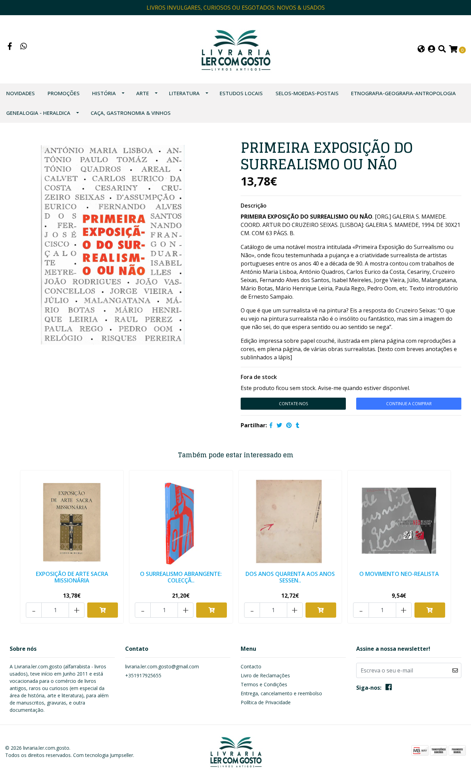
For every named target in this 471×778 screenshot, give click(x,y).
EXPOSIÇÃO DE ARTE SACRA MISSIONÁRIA (72, 577)
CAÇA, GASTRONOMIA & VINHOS (131, 112)
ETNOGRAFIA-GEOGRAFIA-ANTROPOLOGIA (403, 93)
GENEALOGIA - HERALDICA (38, 112)
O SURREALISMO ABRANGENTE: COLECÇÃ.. (181, 577)
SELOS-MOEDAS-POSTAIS (307, 93)
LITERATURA (184, 93)
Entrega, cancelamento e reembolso (281, 693)
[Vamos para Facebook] (10, 47)
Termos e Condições (264, 684)
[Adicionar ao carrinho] (102, 610)
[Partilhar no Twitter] (279, 425)
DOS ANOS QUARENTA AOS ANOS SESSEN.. (290, 577)
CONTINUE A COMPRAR (409, 404)
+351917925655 (143, 675)
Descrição (254, 205)
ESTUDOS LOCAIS (241, 93)
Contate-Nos (293, 404)
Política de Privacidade (266, 702)
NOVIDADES (20, 93)
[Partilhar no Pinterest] (289, 425)
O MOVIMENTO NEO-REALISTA (399, 574)
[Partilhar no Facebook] (271, 425)
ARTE (142, 93)
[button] (421, 49)
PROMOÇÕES (64, 93)
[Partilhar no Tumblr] (297, 425)
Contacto (251, 666)
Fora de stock (259, 377)
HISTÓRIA (104, 93)
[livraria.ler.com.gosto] (235, 48)
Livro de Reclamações (265, 675)
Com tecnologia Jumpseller (103, 755)
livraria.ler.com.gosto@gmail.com (162, 666)
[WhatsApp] (24, 47)
